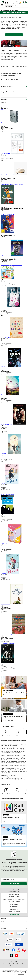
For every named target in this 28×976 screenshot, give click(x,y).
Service (2, 921)
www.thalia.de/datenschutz (19, 779)
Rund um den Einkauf (6, 925)
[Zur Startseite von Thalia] (7, 2)
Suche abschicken (8, 6)
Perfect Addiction (4, 366)
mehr (2, 109)
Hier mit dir (3, 394)
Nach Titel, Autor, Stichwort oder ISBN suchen (14, 3)
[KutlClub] (6, 950)
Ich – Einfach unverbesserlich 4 (7, 214)
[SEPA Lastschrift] (20, 934)
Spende (17, 790)
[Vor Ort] (17, 2)
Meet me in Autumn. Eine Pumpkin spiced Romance (12, 184)
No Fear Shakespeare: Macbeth (7, 494)
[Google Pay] (10, 939)
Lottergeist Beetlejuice (5, 255)
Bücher (17, 732)
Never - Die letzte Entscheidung (7, 643)
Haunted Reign (4, 122)
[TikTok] (11, 955)
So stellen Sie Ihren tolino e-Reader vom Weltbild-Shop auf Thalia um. (14, 66)
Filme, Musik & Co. (6, 732)
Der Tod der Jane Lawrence (7, 424)
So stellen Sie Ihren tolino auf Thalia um (14, 687)
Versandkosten (21, 974)
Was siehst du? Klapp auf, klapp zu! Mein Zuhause (11, 265)
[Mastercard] (11, 934)
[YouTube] (16, 955)
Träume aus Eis (4, 453)
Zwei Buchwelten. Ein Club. (14, 812)
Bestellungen (4, 99)
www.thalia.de (4, 747)
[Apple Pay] (18, 939)
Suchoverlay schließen (9, 5)
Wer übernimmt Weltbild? (7, 83)
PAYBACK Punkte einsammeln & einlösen (14, 835)
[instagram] (18, 950)
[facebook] (13, 950)
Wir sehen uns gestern (5, 337)
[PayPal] (8, 945)
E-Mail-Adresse (4, 877)
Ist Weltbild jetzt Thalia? (7, 86)
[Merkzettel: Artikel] (23, 2)
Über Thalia (3, 918)
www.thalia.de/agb (5, 779)
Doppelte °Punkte (6, 790)
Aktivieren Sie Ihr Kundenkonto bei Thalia (14, 711)
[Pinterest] (24, 950)
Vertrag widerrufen (14, 914)
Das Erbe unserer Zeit (5, 604)
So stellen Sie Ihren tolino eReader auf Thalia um (14, 12)
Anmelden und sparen (14, 883)
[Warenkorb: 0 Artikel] (26, 2)
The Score (3, 483)
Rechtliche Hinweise (14, 874)
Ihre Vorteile (4, 928)
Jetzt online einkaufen (14, 34)
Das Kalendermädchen (6, 153)
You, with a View (4, 543)
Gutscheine (3, 102)
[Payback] (18, 945)
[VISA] (5, 934)
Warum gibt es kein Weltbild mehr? (9, 79)
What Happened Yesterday (6, 634)
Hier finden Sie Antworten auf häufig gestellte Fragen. (14, 27)
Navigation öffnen (2, 5)
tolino (2, 96)
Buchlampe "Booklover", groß (7, 174)
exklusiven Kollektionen (6, 761)
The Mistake (3, 573)
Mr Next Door (4, 306)
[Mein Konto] (20, 2)
